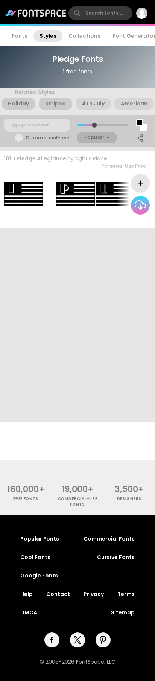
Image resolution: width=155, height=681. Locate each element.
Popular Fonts (39, 538)
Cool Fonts (35, 557)
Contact (58, 594)
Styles (48, 36)
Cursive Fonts (116, 557)
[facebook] (51, 639)
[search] (100, 13)
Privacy (94, 594)
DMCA (28, 612)
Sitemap (123, 612)
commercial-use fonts (77, 501)
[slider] (94, 125)
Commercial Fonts (109, 538)
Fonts (19, 36)
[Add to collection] (140, 183)
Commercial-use (47, 137)
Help (26, 594)
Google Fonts (39, 575)
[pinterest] (103, 639)
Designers (129, 498)
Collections (84, 36)
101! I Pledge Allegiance (35, 158)
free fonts (25, 498)
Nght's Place (91, 158)
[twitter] (77, 639)
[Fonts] (36, 13)
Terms (126, 594)
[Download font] (140, 205)
